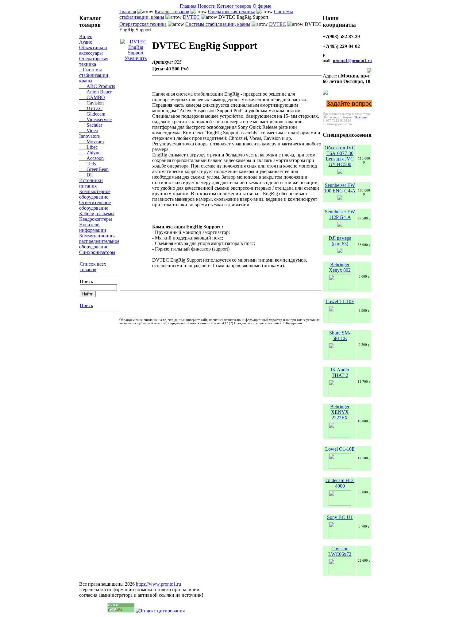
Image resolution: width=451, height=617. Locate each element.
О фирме (262, 6)
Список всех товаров (93, 266)
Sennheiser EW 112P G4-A (340, 214)
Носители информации (92, 227)
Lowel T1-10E (340, 301)
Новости (207, 6)
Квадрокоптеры (95, 219)
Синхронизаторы (97, 252)
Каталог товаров (234, 6)
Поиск (86, 281)
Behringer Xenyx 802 (340, 267)
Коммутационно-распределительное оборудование (99, 241)
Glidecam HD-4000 (340, 483)
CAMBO (92, 97)
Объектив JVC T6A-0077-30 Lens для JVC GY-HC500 (340, 156)
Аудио (85, 42)
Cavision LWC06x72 (339, 551)
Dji (86, 174)
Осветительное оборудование (95, 205)
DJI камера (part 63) (340, 240)
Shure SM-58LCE (339, 335)
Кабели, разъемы (96, 213)
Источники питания (91, 183)
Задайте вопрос (349, 103)
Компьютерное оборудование (94, 194)
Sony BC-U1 (340, 517)
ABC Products (97, 86)
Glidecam (92, 114)
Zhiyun (90, 152)
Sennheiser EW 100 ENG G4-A (340, 188)
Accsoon (91, 158)
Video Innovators (89, 133)
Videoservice (95, 119)
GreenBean (94, 169)
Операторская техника (93, 61)
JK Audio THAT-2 (339, 372)
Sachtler (90, 125)
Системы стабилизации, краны (94, 75)
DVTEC (90, 108)
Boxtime (361, 117)
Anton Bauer (95, 91)
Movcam (91, 141)
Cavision (91, 102)
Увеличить (136, 58)
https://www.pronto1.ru (158, 584)
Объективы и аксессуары (93, 50)
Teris (87, 163)
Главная (188, 6)
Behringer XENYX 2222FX (339, 412)
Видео (85, 36)
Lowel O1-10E (340, 449)
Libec (88, 147)
